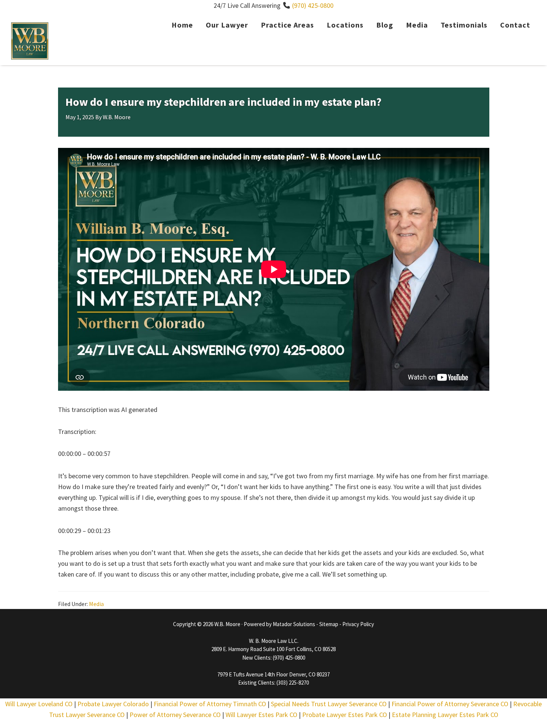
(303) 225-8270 (292, 682)
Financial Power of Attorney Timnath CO (210, 704)
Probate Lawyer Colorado (113, 704)
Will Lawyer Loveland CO (39, 704)
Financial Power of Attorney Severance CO (449, 704)
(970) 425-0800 (312, 5)
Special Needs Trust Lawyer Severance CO (329, 704)
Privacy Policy (358, 624)
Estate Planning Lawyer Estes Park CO (445, 714)
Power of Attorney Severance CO (175, 714)
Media (96, 604)
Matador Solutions (294, 624)
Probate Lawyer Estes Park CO (344, 714)
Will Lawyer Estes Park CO (261, 714)
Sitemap (328, 624)
